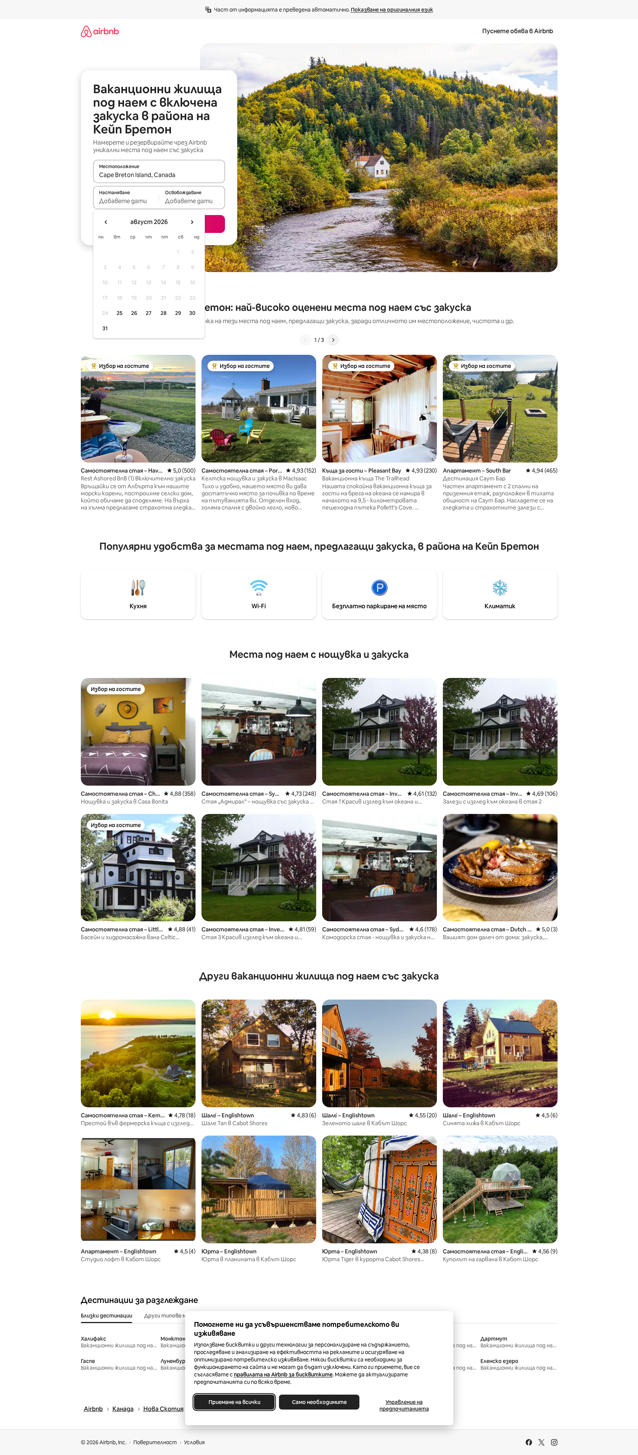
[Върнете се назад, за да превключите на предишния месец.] (106, 222)
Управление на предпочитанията (404, 1405)
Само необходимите (319, 1402)
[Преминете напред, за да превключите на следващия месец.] (192, 222)
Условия (194, 1442)
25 (120, 313)
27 (149, 313)
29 (178, 313)
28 (163, 313)
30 (192, 313)
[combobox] (159, 174)
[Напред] (333, 340)
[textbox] (126, 200)
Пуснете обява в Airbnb (517, 31)
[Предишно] (305, 340)
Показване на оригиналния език (392, 9)
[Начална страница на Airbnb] (100, 31)
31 (105, 328)
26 (134, 313)
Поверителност (155, 1442)
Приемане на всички (234, 1402)
